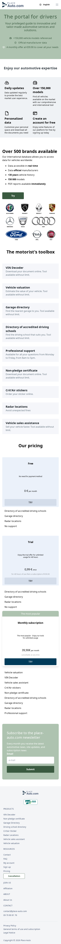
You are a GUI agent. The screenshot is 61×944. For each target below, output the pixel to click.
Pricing (6, 871)
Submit (30, 769)
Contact (7, 854)
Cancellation (14, 876)
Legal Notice (9, 932)
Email (10, 753)
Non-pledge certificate (14, 818)
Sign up (7, 867)
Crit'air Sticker (10, 831)
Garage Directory (11, 822)
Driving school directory (14, 827)
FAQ (5, 858)
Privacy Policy (9, 925)
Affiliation (7, 888)
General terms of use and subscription (21, 929)
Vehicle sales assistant (14, 839)
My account (8, 863)
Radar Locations (11, 835)
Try (13, 195)
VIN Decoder (9, 814)
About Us (7, 900)
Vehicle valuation (11, 843)
